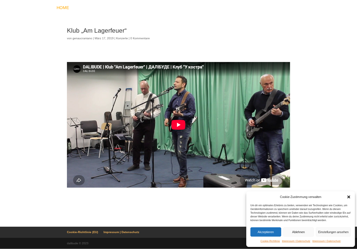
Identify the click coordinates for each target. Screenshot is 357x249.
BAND (177, 8)
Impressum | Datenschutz (296, 241)
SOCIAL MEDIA (249, 8)
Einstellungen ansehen (333, 232)
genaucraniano (82, 38)
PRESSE (221, 8)
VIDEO (122, 8)
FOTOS (159, 8)
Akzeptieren (266, 232)
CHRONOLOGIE (284, 8)
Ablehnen (298, 232)
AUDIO (140, 8)
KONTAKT (198, 8)
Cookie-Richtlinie (270, 241)
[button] (349, 197)
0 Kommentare (140, 38)
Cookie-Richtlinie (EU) (82, 232)
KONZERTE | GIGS (92, 8)
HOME (63, 8)
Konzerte (122, 38)
